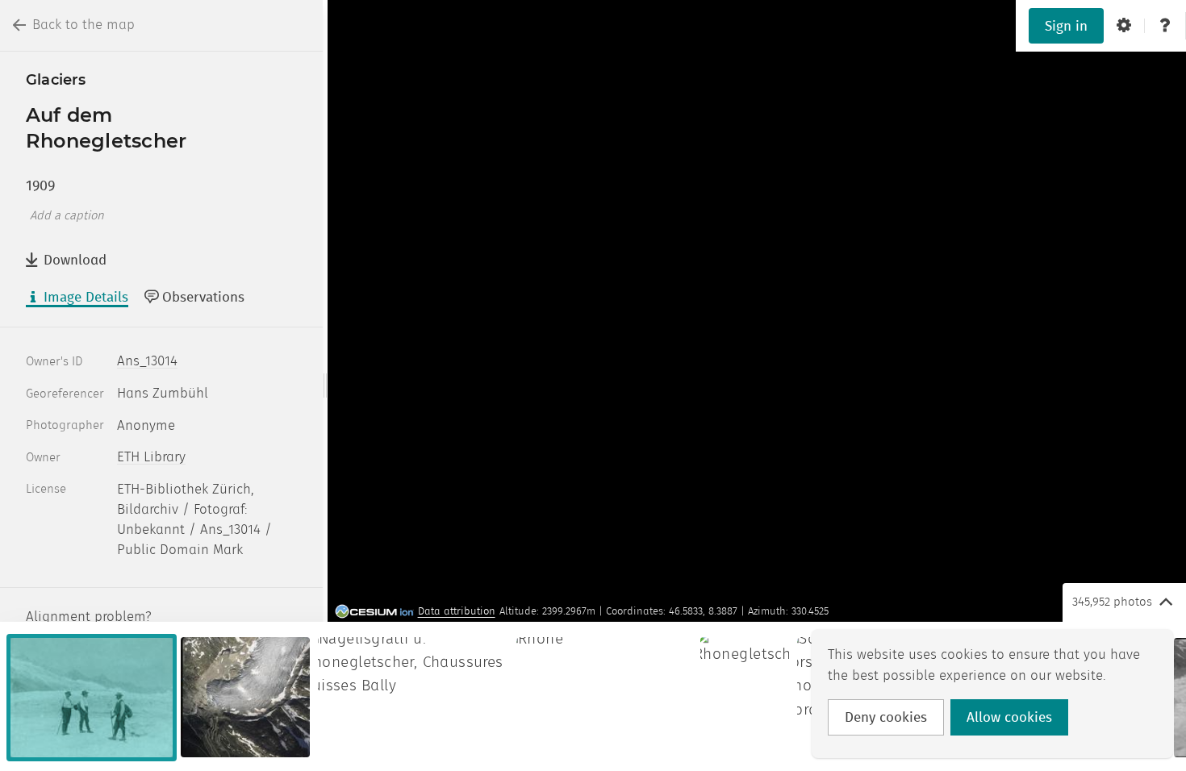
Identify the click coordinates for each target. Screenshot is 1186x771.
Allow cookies (1009, 717)
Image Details (86, 297)
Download (75, 260)
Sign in (1066, 26)
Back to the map (83, 25)
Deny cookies (886, 717)
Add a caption (67, 216)
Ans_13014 (147, 361)
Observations (203, 297)
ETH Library (151, 457)
